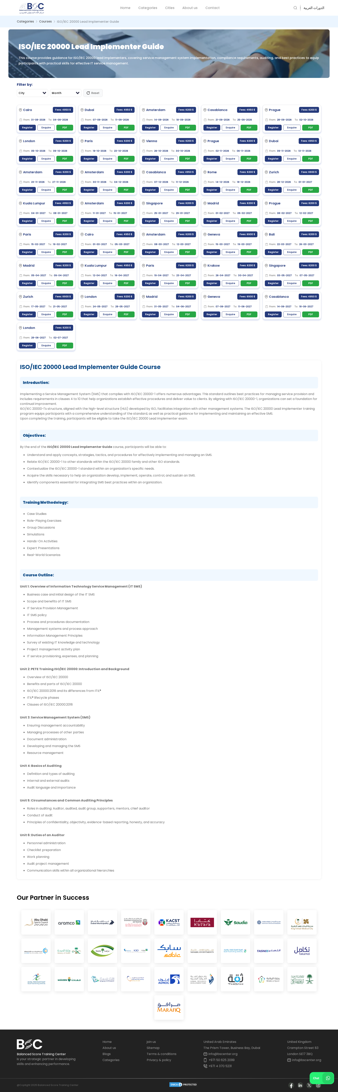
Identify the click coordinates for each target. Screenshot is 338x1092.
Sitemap (153, 1048)
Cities (169, 7)
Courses (45, 21)
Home (125, 7)
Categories (147, 7)
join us (151, 1042)
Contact (212, 7)
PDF (64, 127)
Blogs (106, 1054)
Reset (95, 93)
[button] (312, 8)
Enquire (46, 127)
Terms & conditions (161, 1054)
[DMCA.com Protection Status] (183, 1085)
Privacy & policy (159, 1060)
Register (27, 127)
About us (190, 7)
